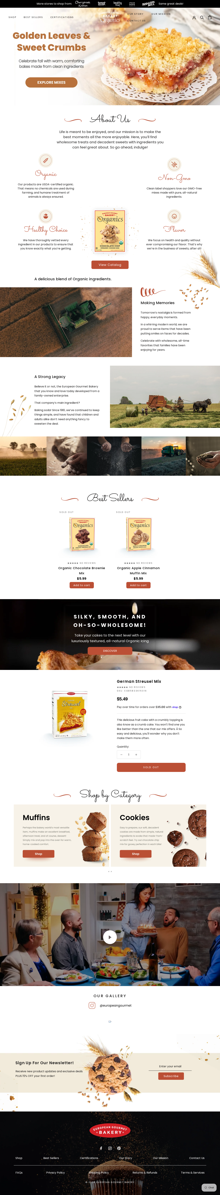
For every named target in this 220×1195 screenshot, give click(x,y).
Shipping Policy (99, 1173)
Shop (12, 17)
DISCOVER (110, 651)
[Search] (202, 17)
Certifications (62, 17)
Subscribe (171, 1076)
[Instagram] (110, 1148)
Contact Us (136, 20)
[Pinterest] (119, 1148)
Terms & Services (193, 1173)
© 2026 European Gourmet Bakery (110, 1182)
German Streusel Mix (139, 681)
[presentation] (108, 871)
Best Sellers (33, 17)
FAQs (19, 1173)
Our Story (135, 14)
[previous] (11, 545)
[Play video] (110, 937)
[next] (209, 545)
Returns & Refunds (145, 1173)
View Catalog (110, 265)
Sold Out (151, 767)
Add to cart (81, 585)
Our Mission (161, 14)
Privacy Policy (55, 1173)
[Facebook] (101, 1148)
